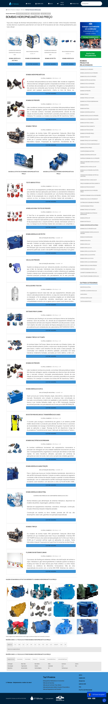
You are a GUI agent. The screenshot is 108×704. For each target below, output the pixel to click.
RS (39, 644)
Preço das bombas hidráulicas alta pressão (89, 162)
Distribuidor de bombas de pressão (89, 202)
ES (23, 644)
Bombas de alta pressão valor (23, 13)
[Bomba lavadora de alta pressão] (87, 591)
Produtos (75, 3)
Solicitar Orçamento (90, 54)
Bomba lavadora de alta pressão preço (89, 191)
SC (35, 644)
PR (31, 644)
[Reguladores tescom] (15, 300)
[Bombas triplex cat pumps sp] (40, 609)
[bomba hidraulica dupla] (15, 404)
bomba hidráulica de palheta (88, 251)
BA (47, 644)
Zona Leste (42, 659)
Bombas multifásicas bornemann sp (89, 144)
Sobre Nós (40, 3)
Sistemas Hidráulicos (86, 298)
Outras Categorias (88, 283)
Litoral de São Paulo (62, 659)
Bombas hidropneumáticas (87, 112)
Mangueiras (83, 294)
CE (51, 644)
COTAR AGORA (15, 64)
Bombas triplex (84, 94)
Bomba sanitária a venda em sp (88, 180)
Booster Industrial (85, 287)
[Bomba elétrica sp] (64, 591)
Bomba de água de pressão (87, 83)
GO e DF (56, 644)
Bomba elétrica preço (45, 13)
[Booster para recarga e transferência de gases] (15, 429)
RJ (15, 644)
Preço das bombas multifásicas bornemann (88, 213)
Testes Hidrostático (85, 301)
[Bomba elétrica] (64, 609)
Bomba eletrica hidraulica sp (88, 166)
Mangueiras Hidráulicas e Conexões (53, 681)
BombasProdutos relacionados (86, 63)
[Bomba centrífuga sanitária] (87, 609)
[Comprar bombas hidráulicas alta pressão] (40, 591)
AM (61, 644)
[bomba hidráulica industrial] (15, 507)
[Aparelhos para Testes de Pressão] (15, 223)
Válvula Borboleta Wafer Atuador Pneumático (56, 687)
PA (65, 644)
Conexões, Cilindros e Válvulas (88, 290)
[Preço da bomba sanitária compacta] (17, 626)
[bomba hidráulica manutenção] (15, 481)
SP (27, 644)
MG (19, 644)
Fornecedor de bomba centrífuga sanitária (89, 175)
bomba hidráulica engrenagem (88, 262)
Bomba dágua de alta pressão (88, 76)
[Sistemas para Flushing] (15, 326)
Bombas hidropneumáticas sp (88, 154)
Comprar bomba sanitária (87, 151)
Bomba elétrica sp (85, 218)
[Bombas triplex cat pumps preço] (40, 626)
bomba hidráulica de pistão (87, 255)
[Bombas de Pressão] (15, 378)
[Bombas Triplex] (15, 541)
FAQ (80, 687)
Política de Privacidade (85, 690)
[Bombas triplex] (64, 626)
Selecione (10, 644)
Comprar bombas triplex (86, 206)
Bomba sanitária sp (85, 221)
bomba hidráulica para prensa (88, 265)
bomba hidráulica (85, 244)
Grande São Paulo (51, 659)
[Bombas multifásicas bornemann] (15, 455)
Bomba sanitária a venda (87, 122)
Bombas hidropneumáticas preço (89, 225)
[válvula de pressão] (15, 275)
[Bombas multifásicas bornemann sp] (17, 609)
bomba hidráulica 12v (86, 247)
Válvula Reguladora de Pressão (52, 689)
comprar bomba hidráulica (87, 269)
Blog (51, 3)
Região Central (11, 659)
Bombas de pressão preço (87, 133)
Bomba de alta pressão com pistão (89, 119)
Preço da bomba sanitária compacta (90, 183)
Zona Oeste (27, 659)
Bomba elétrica (84, 105)
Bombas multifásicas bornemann (89, 101)
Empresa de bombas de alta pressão (89, 158)
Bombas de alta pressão (86, 69)
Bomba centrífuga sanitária (88, 80)
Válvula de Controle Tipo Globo (52, 685)
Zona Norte (19, 659)
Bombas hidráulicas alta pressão (89, 115)
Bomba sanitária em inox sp (87, 187)
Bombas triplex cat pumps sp (87, 209)
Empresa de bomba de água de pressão (90, 195)
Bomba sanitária (84, 108)
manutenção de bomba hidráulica (89, 276)
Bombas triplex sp (85, 137)
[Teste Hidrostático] (15, 197)
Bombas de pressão (35, 13)
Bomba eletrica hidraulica (87, 87)
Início (29, 3)
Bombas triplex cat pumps (87, 98)
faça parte (62, 3)
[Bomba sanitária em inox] (17, 591)
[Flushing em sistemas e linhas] (15, 567)
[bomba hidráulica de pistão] (15, 249)
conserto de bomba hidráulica (88, 272)
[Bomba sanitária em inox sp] (87, 626)
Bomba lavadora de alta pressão (89, 73)
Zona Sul (35, 659)
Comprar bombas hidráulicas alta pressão (89, 232)
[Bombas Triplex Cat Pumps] (15, 352)
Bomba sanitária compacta (87, 126)
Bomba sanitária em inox (86, 130)
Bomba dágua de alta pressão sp (89, 199)
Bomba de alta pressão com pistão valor (89, 170)
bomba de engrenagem (86, 237)
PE (43, 644)
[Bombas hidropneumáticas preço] (23, 161)
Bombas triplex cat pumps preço (88, 140)
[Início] (14, 3)
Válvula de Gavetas (48, 683)
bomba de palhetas (85, 240)
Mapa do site (82, 684)
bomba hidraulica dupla (86, 258)
